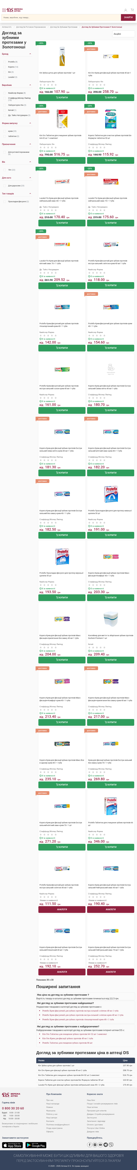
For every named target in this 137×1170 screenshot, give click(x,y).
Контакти (50, 1121)
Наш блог (91, 1100)
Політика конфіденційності (57, 1125)
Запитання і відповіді (96, 1121)
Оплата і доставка (95, 1125)
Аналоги (62, 909)
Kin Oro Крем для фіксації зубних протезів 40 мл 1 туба (67, 1038)
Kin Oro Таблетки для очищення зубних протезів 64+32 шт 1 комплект (74, 1034)
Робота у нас (52, 1114)
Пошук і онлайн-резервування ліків (102, 1104)
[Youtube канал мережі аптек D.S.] (100, 1144)
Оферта (49, 1132)
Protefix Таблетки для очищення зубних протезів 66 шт (67, 1043)
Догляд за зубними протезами (63, 27)
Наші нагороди (52, 1104)
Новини (49, 1107)
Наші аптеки (92, 1107)
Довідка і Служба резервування (100, 1114)
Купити (63, 97)
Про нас (49, 1100)
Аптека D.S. (7, 27)
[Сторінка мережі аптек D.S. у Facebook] (89, 1144)
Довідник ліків (93, 1132)
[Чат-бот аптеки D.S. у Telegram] (105, 1144)
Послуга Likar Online (96, 1128)
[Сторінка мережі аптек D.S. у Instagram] (95, 1144)
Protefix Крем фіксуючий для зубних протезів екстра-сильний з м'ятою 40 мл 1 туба (80, 1011)
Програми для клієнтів (96, 1111)
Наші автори (51, 1118)
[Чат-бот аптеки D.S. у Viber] (111, 1144)
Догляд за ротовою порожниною (31, 27)
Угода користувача (54, 1128)
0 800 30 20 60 (13, 1108)
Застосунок (92, 1118)
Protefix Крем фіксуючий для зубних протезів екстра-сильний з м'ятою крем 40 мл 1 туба (82, 1015)
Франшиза (50, 1111)
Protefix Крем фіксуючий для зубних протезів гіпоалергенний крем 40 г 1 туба (78, 1019)
